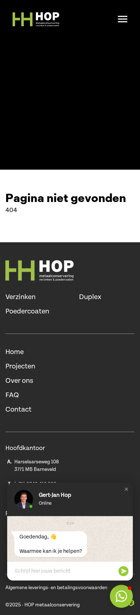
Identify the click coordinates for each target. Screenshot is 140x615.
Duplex (90, 297)
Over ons (19, 381)
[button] (126, 489)
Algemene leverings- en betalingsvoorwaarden (56, 588)
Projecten (20, 366)
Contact (18, 409)
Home (14, 352)
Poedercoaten (27, 311)
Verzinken (20, 297)
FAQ (12, 395)
